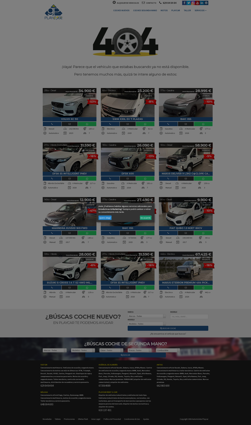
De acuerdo (146, 217)
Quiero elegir (105, 217)
